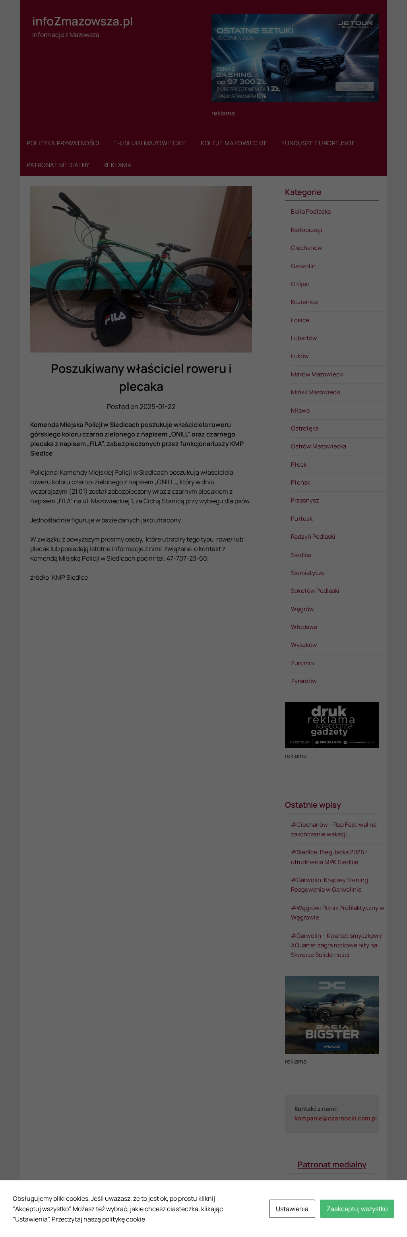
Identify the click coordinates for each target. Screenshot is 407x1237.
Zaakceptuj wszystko (357, 1208)
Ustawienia (292, 1208)
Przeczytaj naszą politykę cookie (98, 1219)
